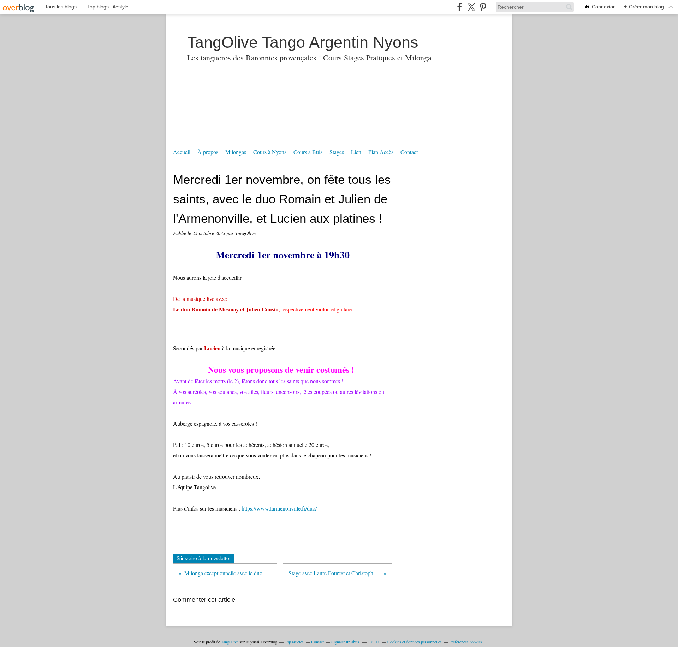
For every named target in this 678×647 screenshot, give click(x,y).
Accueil (181, 152)
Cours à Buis (307, 152)
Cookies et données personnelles (414, 642)
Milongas (235, 152)
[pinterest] (482, 7)
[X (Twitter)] (471, 7)
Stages (336, 152)
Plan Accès (380, 152)
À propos (207, 152)
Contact (409, 152)
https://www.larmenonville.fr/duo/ (279, 508)
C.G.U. (374, 642)
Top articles (294, 642)
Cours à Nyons (269, 152)
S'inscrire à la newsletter (204, 558)
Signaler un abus (345, 642)
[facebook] (459, 7)
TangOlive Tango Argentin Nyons (302, 42)
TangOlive (229, 642)
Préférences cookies (465, 642)
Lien (356, 152)
